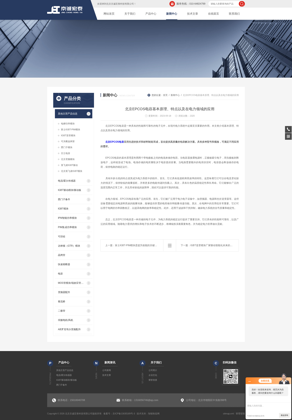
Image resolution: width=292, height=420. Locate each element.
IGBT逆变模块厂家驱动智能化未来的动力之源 (215, 245)
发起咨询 (284, 415)
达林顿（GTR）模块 (69, 245)
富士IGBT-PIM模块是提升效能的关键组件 (137, 245)
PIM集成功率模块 (67, 227)
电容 (60, 273)
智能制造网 (154, 413)
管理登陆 (240, 413)
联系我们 (234, 13)
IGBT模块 (63, 208)
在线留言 (213, 13)
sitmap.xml (228, 413)
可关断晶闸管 (68, 141)
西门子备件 (64, 199)
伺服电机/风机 (65, 320)
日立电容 (65, 153)
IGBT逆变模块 (68, 135)
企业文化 (153, 375)
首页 (165, 95)
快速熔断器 (64, 264)
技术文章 (192, 13)
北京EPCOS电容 (114, 142)
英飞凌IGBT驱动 (69, 165)
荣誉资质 (153, 380)
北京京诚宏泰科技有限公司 (120, 3)
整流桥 (61, 301)
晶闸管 (61, 255)
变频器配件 (64, 292)
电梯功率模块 (68, 123)
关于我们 (129, 13)
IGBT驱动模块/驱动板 (69, 190)
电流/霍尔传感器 (67, 180)
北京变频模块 (68, 159)
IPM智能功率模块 (67, 218)
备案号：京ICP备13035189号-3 (119, 413)
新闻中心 (171, 13)
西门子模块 (66, 147)
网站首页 (109, 13)
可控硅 (61, 236)
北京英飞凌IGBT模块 (71, 171)
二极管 (61, 310)
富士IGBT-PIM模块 (70, 129)
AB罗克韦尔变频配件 (69, 329)
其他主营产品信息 (67, 113)
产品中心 (150, 13)
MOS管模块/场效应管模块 (71, 283)
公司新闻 (106, 370)
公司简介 (153, 370)
